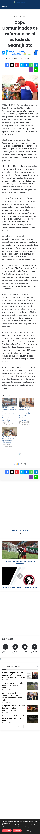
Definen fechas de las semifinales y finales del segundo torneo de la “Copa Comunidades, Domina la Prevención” (26, 414)
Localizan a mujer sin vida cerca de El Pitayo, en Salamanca (12, 685)
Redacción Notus (13, 58)
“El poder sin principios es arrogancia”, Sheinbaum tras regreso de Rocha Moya (13, 675)
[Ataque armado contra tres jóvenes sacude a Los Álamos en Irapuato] (32, 708)
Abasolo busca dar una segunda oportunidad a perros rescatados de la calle (12, 696)
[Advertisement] (20, 503)
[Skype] (22, 65)
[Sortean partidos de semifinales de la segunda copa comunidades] (9, 431)
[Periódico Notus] (20, 2)
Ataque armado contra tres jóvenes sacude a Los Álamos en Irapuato (13, 707)
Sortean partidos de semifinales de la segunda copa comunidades (9, 440)
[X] (12, 65)
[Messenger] (26, 65)
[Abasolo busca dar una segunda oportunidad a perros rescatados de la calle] (32, 696)
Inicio (17, 16)
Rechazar (17, 830)
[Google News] (20, 464)
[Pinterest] (17, 65)
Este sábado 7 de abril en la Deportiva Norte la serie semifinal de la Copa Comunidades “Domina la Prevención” (9, 414)
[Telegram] (36, 65)
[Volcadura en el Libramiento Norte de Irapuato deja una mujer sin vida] (32, 719)
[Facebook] (7, 65)
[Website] (20, 534)
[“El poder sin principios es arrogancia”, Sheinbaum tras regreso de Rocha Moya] (32, 675)
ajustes (30, 827)
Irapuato (23, 16)
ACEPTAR (7, 830)
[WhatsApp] (31, 65)
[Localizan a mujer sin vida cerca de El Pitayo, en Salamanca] (32, 686)
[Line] (36, 69)
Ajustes (27, 830)
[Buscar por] (37, 6)
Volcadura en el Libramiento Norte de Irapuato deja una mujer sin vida (13, 718)
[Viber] (31, 69)
